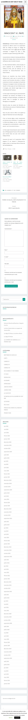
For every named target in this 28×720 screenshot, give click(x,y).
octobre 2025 (7, 448)
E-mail (7, 257)
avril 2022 (6, 569)
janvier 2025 (7, 477)
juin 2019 (6, 667)
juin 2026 (6, 426)
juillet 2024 (6, 493)
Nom (6, 250)
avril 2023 (6, 534)
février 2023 (7, 540)
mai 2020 (6, 632)
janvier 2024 (7, 505)
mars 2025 (6, 470)
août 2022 (6, 559)
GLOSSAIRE (7, 380)
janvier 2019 (7, 683)
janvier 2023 (7, 543)
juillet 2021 (6, 598)
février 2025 (7, 474)
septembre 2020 (8, 623)
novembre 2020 (7, 617)
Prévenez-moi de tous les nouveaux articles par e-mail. (13, 281)
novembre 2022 (7, 550)
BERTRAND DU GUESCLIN (10, 355)
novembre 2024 (7, 483)
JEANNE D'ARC (7, 390)
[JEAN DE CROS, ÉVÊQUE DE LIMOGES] (17, 157)
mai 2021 (6, 604)
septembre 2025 (8, 451)
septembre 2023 (8, 518)
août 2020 (6, 626)
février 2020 (7, 642)
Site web (7, 263)
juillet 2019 (6, 664)
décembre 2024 (7, 480)
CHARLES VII (7, 367)
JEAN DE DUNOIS (8, 386)
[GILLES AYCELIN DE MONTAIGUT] (7, 157)
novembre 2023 (7, 512)
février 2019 (7, 680)
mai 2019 (6, 671)
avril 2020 (6, 636)
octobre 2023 (7, 515)
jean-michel (18, 36)
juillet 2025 (6, 458)
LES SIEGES (6, 401)
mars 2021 (6, 610)
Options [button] (10, 717)
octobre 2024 (7, 486)
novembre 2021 (7, 585)
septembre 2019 (8, 658)
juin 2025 (6, 461)
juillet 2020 (6, 629)
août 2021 (6, 594)
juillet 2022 (6, 563)
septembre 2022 (8, 556)
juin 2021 (6, 601)
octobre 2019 (7, 655)
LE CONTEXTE (7, 393)
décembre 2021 (7, 582)
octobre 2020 (7, 620)
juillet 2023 (6, 524)
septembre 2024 (8, 489)
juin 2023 (6, 528)
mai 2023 (6, 531)
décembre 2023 (7, 509)
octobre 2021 (7, 588)
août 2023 (6, 521)
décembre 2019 (7, 648)
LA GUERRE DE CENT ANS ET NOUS (11, 2)
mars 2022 (6, 572)
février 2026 (7, 435)
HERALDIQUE (7, 383)
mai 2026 (6, 429)
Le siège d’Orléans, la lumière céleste (13, 333)
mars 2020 (6, 639)
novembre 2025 (7, 445)
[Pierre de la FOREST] (7, 172)
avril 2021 (6, 607)
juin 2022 (6, 566)
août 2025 (6, 455)
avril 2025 (6, 467)
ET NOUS (6, 374)
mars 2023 (6, 537)
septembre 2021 (8, 591)
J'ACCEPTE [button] (17, 717)
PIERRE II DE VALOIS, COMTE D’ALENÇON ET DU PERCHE (14, 200)
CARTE (5, 358)
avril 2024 (6, 496)
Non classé (6, 404)
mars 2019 (6, 677)
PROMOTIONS (7, 413)
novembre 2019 (7, 652)
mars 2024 (6, 499)
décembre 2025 (7, 442)
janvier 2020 (7, 645)
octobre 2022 (7, 553)
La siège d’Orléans (8, 336)
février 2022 (7, 575)
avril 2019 (6, 674)
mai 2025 (6, 464)
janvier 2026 (7, 439)
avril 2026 (6, 432)
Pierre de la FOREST (7, 176)
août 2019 (6, 661)
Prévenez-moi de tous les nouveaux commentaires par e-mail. (13, 273)
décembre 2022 (7, 547)
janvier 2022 (7, 578)
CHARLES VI (7, 364)
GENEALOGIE (7, 377)
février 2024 (7, 502)
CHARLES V (6, 361)
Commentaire (8, 228)
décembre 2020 (7, 613)
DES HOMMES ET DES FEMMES (12, 190)
